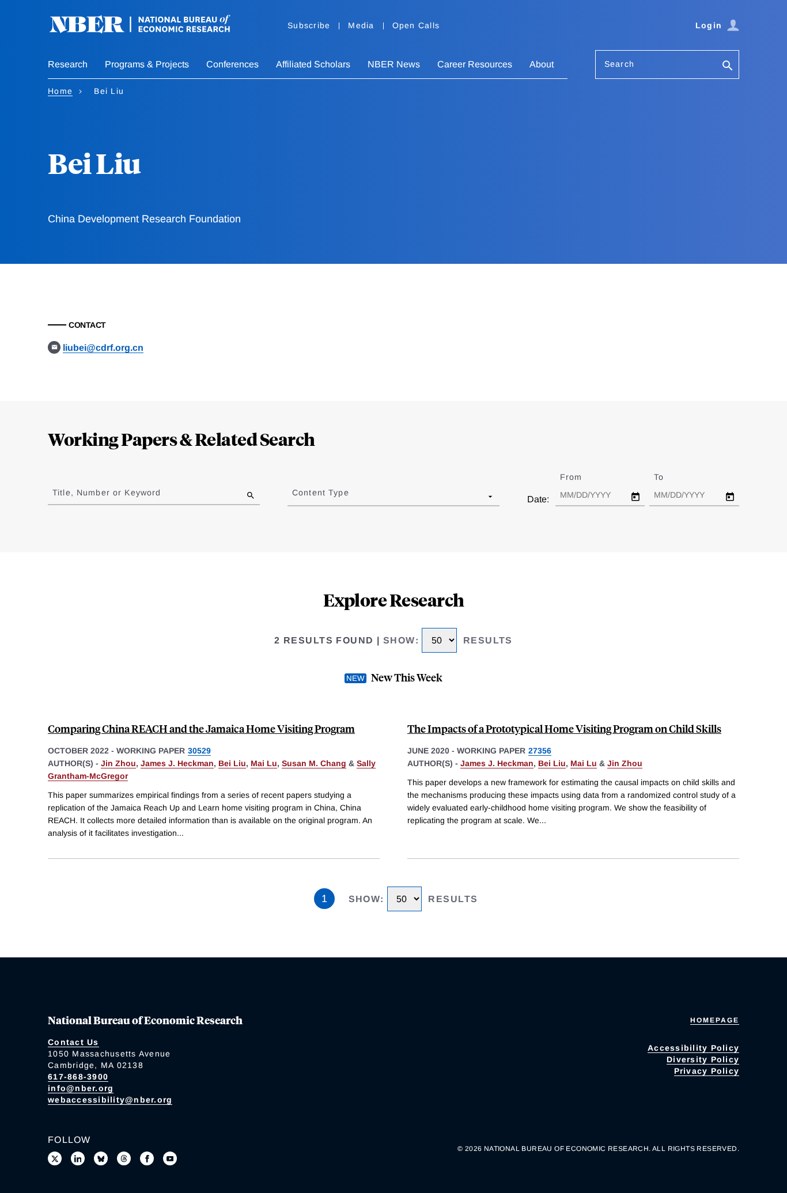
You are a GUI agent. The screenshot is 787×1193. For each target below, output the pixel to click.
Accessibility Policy (693, 1047)
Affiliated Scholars (313, 64)
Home (60, 91)
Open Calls (416, 25)
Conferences (232, 64)
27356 (539, 750)
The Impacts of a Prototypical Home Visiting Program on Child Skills (564, 728)
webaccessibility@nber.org (110, 1099)
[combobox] (294, 496)
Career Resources (474, 64)
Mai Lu (264, 763)
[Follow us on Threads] (124, 1158)
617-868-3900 (78, 1076)
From (581, 477)
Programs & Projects (147, 64)
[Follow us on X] (55, 1158)
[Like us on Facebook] (147, 1158)
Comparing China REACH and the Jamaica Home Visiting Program (201, 728)
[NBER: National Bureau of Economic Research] (149, 30)
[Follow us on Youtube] (170, 1158)
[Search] (728, 66)
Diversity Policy (703, 1059)
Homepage (714, 1020)
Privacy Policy (707, 1070)
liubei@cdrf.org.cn (103, 348)
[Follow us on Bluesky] (101, 1158)
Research (68, 64)
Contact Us (73, 1042)
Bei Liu (232, 763)
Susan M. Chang (314, 763)
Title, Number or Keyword (106, 492)
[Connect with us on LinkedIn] (78, 1158)
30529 (199, 750)
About (541, 64)
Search (619, 64)
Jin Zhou (118, 763)
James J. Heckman (177, 763)
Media (361, 25)
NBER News (394, 64)
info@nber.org (80, 1088)
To (669, 477)
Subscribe (308, 25)
